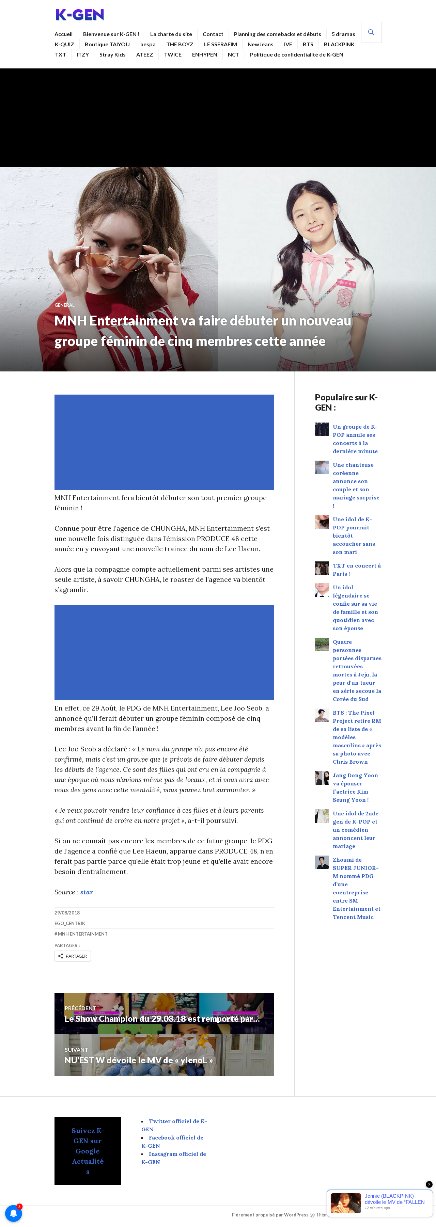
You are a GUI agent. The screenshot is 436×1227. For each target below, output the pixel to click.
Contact (213, 34)
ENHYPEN (204, 54)
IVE (288, 44)
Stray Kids (112, 54)
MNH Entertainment (83, 934)
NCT (233, 54)
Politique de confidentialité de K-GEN (296, 54)
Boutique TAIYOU (107, 44)
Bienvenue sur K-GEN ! (111, 34)
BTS (308, 44)
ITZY (83, 54)
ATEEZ (144, 54)
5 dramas (343, 34)
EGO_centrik (69, 923)
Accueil (63, 34)
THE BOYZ (179, 44)
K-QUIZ (64, 44)
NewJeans (261, 44)
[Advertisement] (218, 116)
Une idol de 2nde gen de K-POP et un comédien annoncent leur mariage (355, 829)
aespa (148, 44)
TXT (60, 54)
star (86, 892)
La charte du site (171, 34)
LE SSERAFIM (220, 44)
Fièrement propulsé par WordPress (270, 1214)
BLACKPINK (339, 44)
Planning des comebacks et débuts (277, 34)
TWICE (173, 54)
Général (64, 305)
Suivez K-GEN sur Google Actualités (88, 1151)
